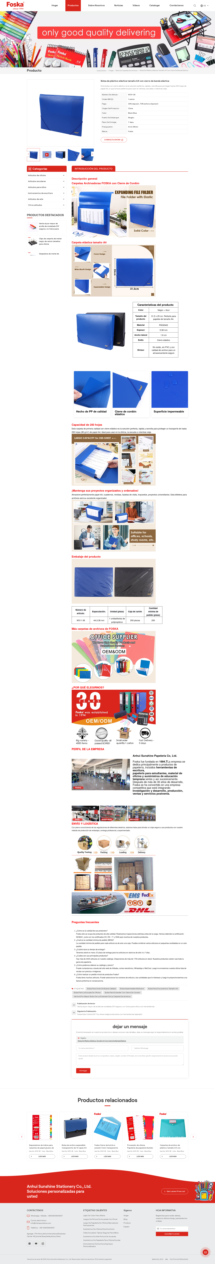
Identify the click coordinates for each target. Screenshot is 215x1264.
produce (127, 1223)
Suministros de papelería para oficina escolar (101, 1240)
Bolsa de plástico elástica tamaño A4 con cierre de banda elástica (102, 1041)
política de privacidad (179, 1259)
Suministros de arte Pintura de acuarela (99, 1236)
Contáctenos (177, 5)
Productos (73, 5)
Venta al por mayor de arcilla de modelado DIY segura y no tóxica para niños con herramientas (49, 226)
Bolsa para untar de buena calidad (101, 989)
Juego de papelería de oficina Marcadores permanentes (100, 1224)
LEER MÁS (42, 1156)
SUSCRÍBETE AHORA (172, 1234)
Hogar (55, 5)
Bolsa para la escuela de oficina (87, 992)
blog (125, 1219)
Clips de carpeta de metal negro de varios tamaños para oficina (50, 241)
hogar (126, 1215)
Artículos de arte (35, 199)
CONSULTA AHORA (112, 140)
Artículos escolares (37, 181)
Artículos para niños (37, 187)
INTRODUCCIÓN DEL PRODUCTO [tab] (93, 168)
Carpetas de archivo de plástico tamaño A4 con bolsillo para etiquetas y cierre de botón (105, 1146)
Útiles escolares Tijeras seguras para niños (101, 1233)
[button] (92, 154)
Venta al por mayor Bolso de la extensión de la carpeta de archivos (102, 996)
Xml (166, 1259)
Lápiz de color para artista (94, 1215)
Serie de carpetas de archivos (127, 70)
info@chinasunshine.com (41, 1223)
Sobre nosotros (96, 5)
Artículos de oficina (37, 175)
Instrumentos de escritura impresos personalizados (98, 1245)
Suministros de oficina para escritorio (98, 1229)
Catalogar (154, 5)
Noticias (118, 5)
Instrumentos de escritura (40, 193)
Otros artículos (35, 205)
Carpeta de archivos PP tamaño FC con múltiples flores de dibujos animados (138, 1146)
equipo (126, 1227)
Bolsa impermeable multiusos (132, 989)
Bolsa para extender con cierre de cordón (122, 992)
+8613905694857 (55, 1216)
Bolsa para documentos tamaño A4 (163, 989)
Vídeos (136, 5)
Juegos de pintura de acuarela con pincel (100, 1219)
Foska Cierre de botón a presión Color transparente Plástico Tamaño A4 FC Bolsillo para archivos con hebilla (41, 1146)
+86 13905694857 (47, 1228)
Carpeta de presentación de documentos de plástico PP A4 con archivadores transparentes (172, 1146)
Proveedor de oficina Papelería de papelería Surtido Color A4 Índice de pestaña (75, 1146)
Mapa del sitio (157, 1259)
